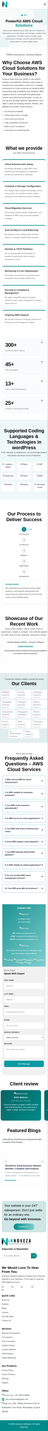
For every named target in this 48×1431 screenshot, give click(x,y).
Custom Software (9, 1350)
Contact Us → (24, 1227)
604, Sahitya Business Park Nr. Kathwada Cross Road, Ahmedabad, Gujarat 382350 (21, 1407)
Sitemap (5, 1379)
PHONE (7, 1020)
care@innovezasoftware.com (24, 936)
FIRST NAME (9, 980)
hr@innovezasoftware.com (24, 933)
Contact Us (6, 1321)
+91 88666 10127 (24, 919)
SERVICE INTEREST (12, 1032)
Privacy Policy (8, 1370)
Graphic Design (8, 1345)
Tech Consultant (8, 1341)
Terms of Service (8, 1374)
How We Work (8, 1316)
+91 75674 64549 (24, 922)
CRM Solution (7, 1354)
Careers (5, 1312)
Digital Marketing (9, 1358)
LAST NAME (8, 994)
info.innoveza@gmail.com (16, 1399)
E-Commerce (7, 1337)
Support (5, 1383)
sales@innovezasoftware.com (24, 939)
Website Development (11, 1333)
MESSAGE (8, 1044)
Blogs (4, 1308)
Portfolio (5, 1304)
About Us (5, 1300)
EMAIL (6, 1006)
